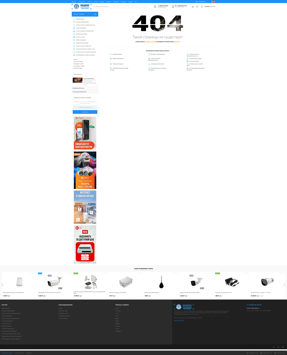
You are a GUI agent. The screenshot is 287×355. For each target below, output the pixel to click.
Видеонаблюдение (117, 54)
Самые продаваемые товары (143, 268)
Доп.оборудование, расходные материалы (195, 69)
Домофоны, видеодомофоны (158, 54)
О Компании (82, 1)
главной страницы (150, 41)
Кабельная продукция (118, 64)
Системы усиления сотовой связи (195, 64)
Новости (109, 1)
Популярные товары (78, 61)
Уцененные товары (78, 68)
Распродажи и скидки (78, 63)
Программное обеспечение (157, 64)
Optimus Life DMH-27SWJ (89, 78)
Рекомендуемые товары (79, 66)
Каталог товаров (79, 14)
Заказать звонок (162, 7)
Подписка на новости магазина (82, 97)
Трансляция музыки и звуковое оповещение (157, 69)
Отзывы (131, 1)
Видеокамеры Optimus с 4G (78, 88)
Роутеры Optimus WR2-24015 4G (79, 91)
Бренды (102, 1)
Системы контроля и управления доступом (193, 55)
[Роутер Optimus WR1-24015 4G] (85, 170)
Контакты (123, 1)
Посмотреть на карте (179, 320)
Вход (197, 1)
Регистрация (202, 1)
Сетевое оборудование (118, 58)
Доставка (116, 1)
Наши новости (78, 74)
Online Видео (118, 331)
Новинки (75, 59)
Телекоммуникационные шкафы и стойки (119, 69)
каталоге (177, 41)
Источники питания (194, 61)
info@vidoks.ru (255, 308)
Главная (74, 1)
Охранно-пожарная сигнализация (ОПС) (154, 59)
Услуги (96, 1)
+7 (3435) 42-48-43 (19, 353)
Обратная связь (8, 353)
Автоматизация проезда (195, 58)
